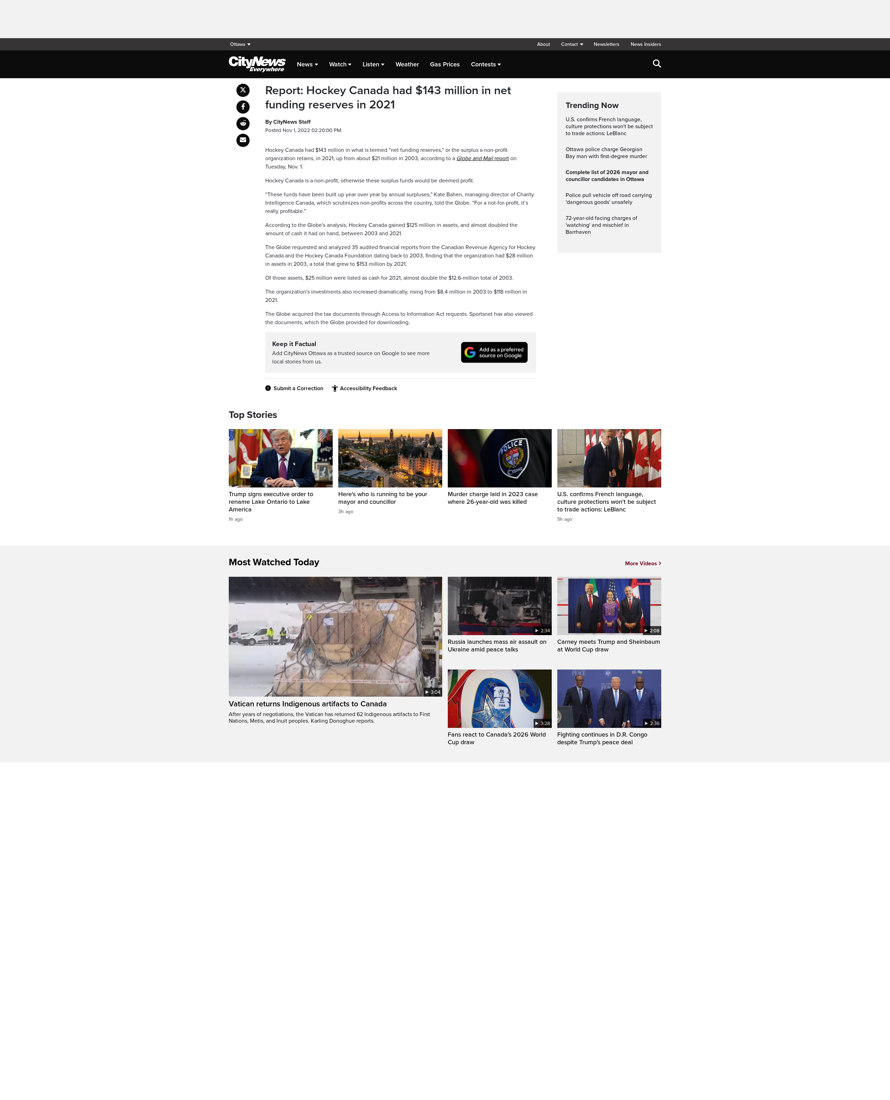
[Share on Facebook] (243, 107)
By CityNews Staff (287, 121)
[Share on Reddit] (243, 123)
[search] (657, 64)
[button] (572, 44)
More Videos (641, 563)
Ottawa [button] (237, 44)
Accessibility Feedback (368, 388)
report (482, 158)
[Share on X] (243, 90)
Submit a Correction (298, 388)
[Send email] (243, 140)
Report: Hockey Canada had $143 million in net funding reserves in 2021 (388, 98)
